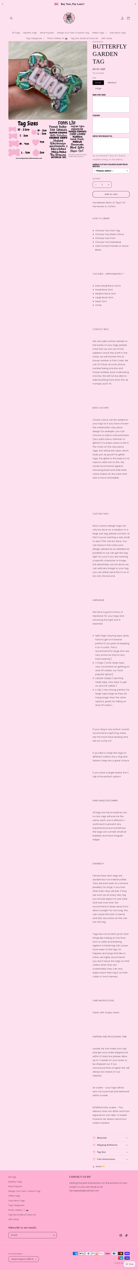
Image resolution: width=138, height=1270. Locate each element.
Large (98, 88)
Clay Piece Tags (16, 1200)
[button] (11, 18)
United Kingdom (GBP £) (22, 1259)
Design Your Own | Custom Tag (24, 1191)
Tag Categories (16, 1205)
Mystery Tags (15, 1181)
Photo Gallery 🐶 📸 (18, 1210)
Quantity (96, 178)
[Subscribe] (54, 1235)
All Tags (12, 1177)
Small (98, 82)
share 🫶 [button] (100, 1166)
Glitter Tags (14, 1195)
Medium (112, 82)
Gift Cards (13, 1219)
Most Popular (15, 1186)
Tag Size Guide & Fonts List (22, 1214)
